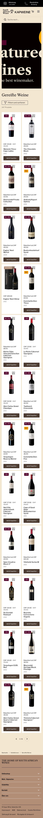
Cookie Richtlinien (34, 810)
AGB (13, 810)
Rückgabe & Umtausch (25, 814)
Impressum (6, 810)
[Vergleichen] (13, 115)
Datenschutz (21, 810)
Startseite (5, 753)
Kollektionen (15, 753)
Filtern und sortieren (16, 103)
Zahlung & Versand (8, 814)
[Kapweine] (20, 11)
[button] (32, 11)
